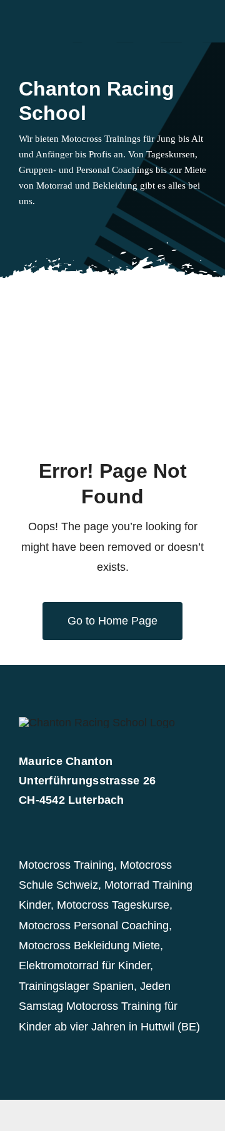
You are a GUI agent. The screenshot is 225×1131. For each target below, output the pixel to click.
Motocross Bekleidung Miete (89, 945)
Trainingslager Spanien (76, 986)
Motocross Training (66, 865)
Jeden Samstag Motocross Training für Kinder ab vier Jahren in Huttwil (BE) (109, 1006)
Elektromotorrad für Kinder (84, 965)
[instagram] (42, 227)
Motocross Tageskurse (113, 905)
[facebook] (22, 227)
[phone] (102, 227)
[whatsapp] (62, 227)
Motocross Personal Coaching (94, 925)
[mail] (82, 227)
